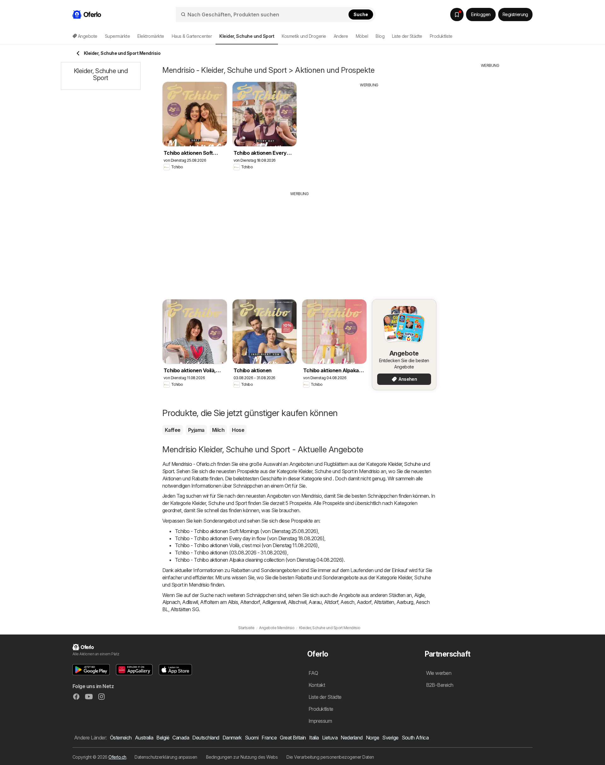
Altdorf (331, 602)
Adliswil (190, 602)
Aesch (347, 602)
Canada (180, 737)
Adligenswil (274, 602)
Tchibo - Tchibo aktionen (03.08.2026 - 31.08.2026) (231, 552)
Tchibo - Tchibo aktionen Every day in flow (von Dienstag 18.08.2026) (249, 538)
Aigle (419, 595)
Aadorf (364, 602)
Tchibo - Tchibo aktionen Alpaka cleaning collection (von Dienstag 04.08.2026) (259, 560)
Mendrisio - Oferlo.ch (193, 464)
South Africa (415, 737)
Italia (314, 737)
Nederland (351, 737)
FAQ (313, 673)
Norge (372, 737)
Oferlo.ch (117, 757)
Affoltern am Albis (219, 602)
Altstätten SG (184, 609)
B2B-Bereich (439, 685)
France (269, 737)
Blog (380, 36)
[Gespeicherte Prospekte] (457, 14)
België (162, 737)
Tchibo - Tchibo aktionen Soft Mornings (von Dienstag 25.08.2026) (246, 531)
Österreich (121, 737)
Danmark (232, 737)
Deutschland (205, 737)
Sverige (390, 737)
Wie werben (439, 673)
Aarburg (404, 602)
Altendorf (250, 602)
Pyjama (196, 430)
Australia (144, 737)
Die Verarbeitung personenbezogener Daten (330, 757)
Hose (238, 430)
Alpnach (171, 602)
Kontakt (316, 685)
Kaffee (173, 430)
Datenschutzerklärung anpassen (166, 757)
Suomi (251, 737)
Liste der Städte (407, 36)
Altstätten (384, 602)
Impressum (320, 721)
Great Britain (293, 737)
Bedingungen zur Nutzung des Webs (242, 757)
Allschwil (297, 602)
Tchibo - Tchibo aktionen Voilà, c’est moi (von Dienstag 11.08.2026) (246, 545)
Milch (218, 430)
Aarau (314, 602)
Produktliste (441, 36)
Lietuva (329, 737)
